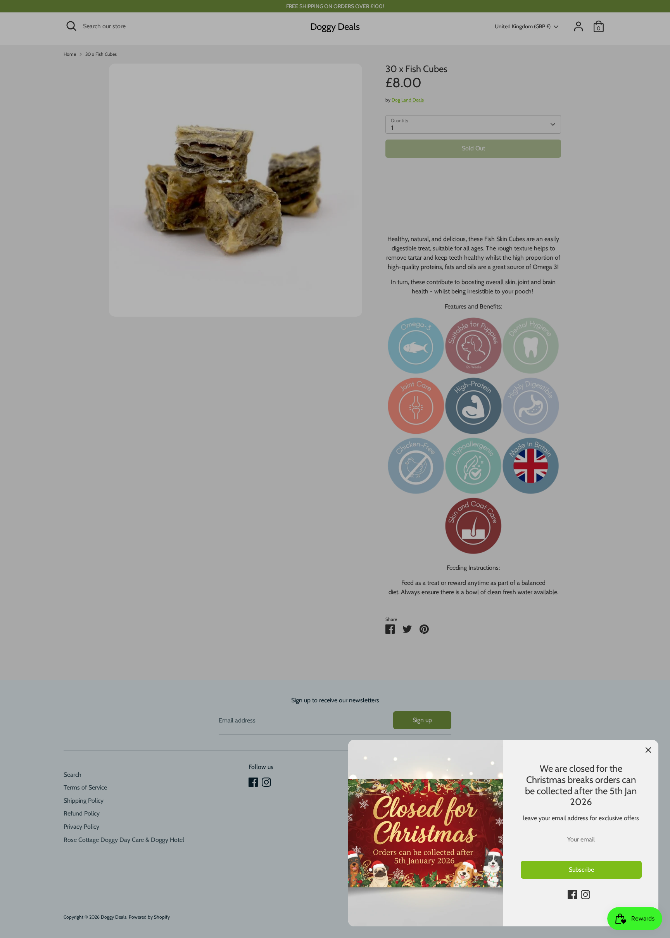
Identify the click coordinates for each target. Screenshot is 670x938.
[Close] (648, 750)
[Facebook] (572, 894)
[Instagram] (585, 894)
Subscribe (581, 869)
